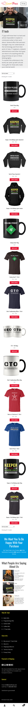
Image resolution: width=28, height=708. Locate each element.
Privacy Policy (7, 652)
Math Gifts (6, 618)
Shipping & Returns (9, 647)
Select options (14, 145)
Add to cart (14, 111)
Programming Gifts (9, 621)
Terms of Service (8, 649)
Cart (21, 704)
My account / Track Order (10, 641)
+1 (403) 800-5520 (12, 687)
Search (14, 705)
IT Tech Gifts (7, 629)
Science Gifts (7, 623)
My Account (4, 705)
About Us (6, 644)
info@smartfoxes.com (11, 685)
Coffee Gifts (7, 626)
